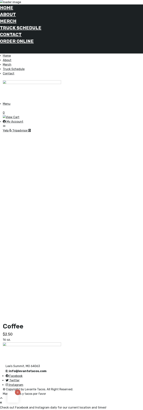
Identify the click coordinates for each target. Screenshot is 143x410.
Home (6, 7)
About (8, 14)
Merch (8, 21)
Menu (6, 104)
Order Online (17, 41)
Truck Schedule (20, 27)
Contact (11, 34)
